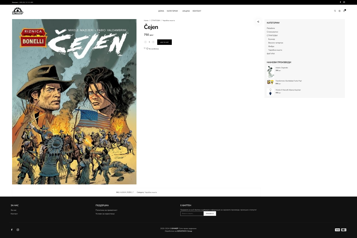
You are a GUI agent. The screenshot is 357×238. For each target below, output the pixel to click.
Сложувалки (272, 32)
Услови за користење (105, 213)
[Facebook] (340, 2)
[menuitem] (162, 11)
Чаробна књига (168, 20)
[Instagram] (344, 2)
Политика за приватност (106, 210)
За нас (13, 210)
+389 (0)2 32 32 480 (26, 2)
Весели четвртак (275, 42)
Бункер (271, 39)
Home (146, 20)
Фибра (271, 46)
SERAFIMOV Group (184, 231)
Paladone (271, 28)
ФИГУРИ (271, 53)
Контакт (14, 213)
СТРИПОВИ (155, 20)
